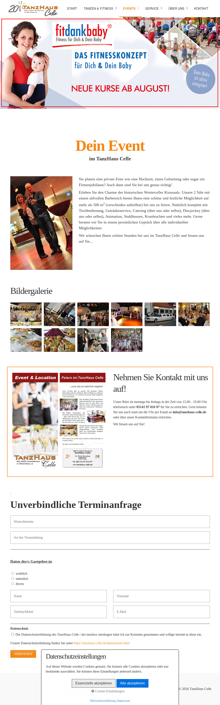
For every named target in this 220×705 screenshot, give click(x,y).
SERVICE (152, 8)
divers (20, 584)
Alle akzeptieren (132, 683)
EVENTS (129, 8)
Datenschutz (19, 628)
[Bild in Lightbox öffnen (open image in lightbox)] (59, 421)
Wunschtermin (22, 519)
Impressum (124, 700)
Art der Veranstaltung (26, 534)
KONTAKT (201, 8)
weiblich (21, 573)
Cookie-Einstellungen (109, 691)
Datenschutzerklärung (103, 700)
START (72, 8)
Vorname (121, 593)
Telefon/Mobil (22, 609)
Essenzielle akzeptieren (93, 683)
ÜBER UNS (176, 8)
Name (17, 593)
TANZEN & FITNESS (98, 8)
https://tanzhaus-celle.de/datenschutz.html (102, 643)
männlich (22, 578)
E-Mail (120, 609)
